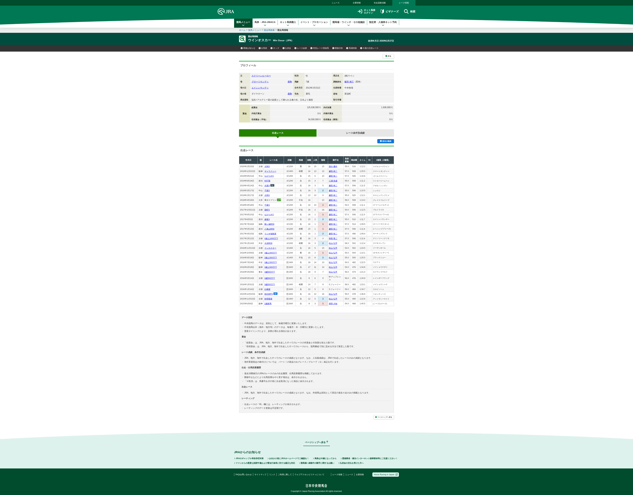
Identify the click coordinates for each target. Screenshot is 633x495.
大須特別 (268, 243)
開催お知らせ (249, 48)
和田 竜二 (333, 238)
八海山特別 (269, 229)
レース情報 (404, 3)
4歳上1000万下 (271, 238)
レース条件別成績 (355, 133)
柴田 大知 (333, 303)
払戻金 (288, 48)
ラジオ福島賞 (270, 234)
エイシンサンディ (260, 88)
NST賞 (267, 181)
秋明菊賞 (268, 299)
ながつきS (269, 176)
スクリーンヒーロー (261, 76)
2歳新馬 (267, 303)
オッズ (276, 48)
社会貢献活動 (380, 3)
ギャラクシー (270, 171)
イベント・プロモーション (314, 22)
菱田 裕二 (333, 171)
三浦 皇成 (333, 181)
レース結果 (302, 48)
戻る (389, 56)
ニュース (336, 3)
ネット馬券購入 (288, 22)
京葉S (267, 185)
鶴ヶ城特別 (269, 224)
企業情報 (357, 3)
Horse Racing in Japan (384, 474)
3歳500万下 (269, 272)
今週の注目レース (370, 48)
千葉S (267, 190)
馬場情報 (353, 48)
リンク (272, 474)
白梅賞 (267, 289)
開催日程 (339, 48)
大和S (267, 166)
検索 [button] (412, 11)
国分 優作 (333, 166)
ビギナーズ (392, 11)
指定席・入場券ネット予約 (383, 22)
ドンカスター (270, 248)
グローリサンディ (260, 81)
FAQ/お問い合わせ (244, 474)
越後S (267, 219)
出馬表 (264, 48)
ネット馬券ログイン (369, 11)
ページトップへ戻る (384, 417)
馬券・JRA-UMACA (265, 22)
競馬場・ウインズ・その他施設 (348, 22)
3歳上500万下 (270, 253)
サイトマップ (260, 474)
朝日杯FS (268, 294)
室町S (267, 210)
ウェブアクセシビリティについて (309, 474)
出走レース (278, 133)
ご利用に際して (285, 474)
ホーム (242, 30)
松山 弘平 (333, 243)
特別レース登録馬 (321, 48)
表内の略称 (386, 141)
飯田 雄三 (349, 81)
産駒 (290, 81)
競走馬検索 (269, 30)
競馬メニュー (243, 22)
